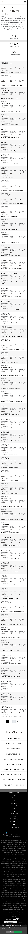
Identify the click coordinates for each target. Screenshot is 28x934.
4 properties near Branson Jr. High (10, 637)
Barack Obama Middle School (9, 273)
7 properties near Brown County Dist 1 (11, 703)
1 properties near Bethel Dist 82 (9, 480)
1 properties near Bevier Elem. (9, 493)
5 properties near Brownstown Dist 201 (11, 716)
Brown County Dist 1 (6, 694)
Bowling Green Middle (7, 616)
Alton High (4, 142)
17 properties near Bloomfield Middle (11, 546)
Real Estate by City (14, 749)
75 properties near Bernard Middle (10, 441)
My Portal (19, 2)
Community (14, 806)
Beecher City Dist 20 (6, 328)
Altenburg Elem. (5, 116)
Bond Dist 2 (4, 590)
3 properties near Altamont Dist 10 (10, 111)
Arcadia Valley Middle (7, 195)
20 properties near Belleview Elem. (10, 388)
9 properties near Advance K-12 (9, 98)
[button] (25, 2)
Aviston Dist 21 (5, 234)
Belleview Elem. (5, 380)
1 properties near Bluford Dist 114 (10, 559)
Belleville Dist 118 (6, 393)
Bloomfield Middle (6, 537)
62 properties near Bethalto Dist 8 (10, 467)
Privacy (14, 811)
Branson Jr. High (5, 629)
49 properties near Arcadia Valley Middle (12, 203)
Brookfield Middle (6, 681)
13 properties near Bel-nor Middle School (12, 349)
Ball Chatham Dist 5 (6, 260)
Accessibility (14, 814)
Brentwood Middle (6, 655)
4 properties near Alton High (8, 151)
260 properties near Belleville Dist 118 (11, 401)
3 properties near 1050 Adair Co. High (11, 72)
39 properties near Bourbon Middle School (12, 611)
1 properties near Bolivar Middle (10, 572)
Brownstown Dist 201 (7, 708)
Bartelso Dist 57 (5, 301)
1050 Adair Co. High (6, 64)
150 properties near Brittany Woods (10, 677)
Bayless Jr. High (5, 314)
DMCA (14, 816)
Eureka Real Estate (14, 793)
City (14, 800)
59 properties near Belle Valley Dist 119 (12, 375)
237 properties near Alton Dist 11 (10, 138)
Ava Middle (4, 221)
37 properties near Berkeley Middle (10, 428)
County (14, 798)
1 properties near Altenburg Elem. (10, 124)
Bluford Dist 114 (5, 550)
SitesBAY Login (14, 821)
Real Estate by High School (14, 785)
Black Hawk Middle (6, 511)
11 (17, 721)
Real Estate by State (14, 738)
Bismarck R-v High (6, 498)
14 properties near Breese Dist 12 (10, 650)
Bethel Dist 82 (5, 472)
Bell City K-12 (4, 354)
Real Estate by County (14, 744)
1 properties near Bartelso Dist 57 (10, 310)
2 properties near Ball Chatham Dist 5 (11, 269)
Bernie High (4, 446)
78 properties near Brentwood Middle (11, 663)
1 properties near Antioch (8, 177)
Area (14, 808)
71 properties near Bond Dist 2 (9, 598)
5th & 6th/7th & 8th (6, 77)
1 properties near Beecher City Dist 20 (11, 336)
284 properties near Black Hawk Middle (12, 519)
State (14, 795)
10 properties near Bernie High (9, 454)
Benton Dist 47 (5, 406)
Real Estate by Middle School (14, 780)
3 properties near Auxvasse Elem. (10, 216)
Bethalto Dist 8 (5, 459)
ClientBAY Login (14, 819)
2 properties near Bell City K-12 (9, 362)
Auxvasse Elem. (5, 208)
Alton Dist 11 (4, 129)
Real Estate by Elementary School (14, 775)
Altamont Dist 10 (5, 103)
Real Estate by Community (14, 759)
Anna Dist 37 (4, 155)
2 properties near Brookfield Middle (10, 690)
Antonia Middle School (7, 182)
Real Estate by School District (14, 769)
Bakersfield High (5, 247)
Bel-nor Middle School (7, 341)
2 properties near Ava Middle (9, 229)
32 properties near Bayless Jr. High (10, 323)
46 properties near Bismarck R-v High (11, 506)
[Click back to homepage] (2, 1)
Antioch (3, 169)
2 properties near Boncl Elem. (9, 585)
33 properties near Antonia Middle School (12, 190)
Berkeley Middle (5, 419)
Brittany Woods (5, 668)
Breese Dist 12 (5, 642)
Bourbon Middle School (7, 603)
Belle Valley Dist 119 (6, 367)
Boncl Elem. (4, 577)
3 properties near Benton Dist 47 (10, 415)
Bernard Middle (5, 432)
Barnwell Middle (5, 288)
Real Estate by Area (14, 764)
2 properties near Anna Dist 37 (9, 164)
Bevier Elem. (4, 485)
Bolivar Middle (5, 563)
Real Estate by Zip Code (14, 754)
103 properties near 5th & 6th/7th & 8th (11, 85)
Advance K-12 (5, 90)
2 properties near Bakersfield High (10, 255)
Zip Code (14, 803)
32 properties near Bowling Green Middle (12, 624)
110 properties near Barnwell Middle (11, 297)
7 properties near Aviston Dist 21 (10, 242)
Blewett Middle (5, 524)
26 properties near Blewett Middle (10, 532)
